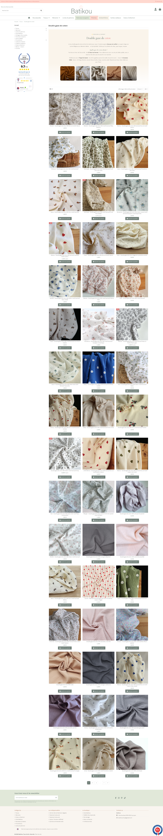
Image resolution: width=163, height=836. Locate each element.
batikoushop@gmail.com (125, 818)
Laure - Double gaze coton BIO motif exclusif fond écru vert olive (132, 169)
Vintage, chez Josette (21, 35)
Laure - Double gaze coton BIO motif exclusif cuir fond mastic (65, 342)
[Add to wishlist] (79, 98)
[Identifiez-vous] (155, 9)
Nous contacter (87, 819)
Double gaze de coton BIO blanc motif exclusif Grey (65, 470)
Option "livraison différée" (56, 819)
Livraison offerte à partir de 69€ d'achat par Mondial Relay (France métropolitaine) (20, 1)
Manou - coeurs (20, 47)
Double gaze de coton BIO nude (64, 684)
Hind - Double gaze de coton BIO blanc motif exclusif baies (132, 385)
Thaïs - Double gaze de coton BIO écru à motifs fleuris (98, 255)
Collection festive (20, 42)
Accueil (17, 25)
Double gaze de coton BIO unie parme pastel (132, 514)
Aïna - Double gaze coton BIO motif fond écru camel (98, 771)
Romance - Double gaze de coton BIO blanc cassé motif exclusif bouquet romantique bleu (132, 212)
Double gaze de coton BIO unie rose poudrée (132, 557)
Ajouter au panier (65, 132)
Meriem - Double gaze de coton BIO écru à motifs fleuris (65, 126)
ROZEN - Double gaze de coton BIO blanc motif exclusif (65, 557)
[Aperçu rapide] (79, 101)
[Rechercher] (41, 10)
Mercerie (18, 30)
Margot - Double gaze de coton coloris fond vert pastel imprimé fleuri (98, 514)
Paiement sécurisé (54, 815)
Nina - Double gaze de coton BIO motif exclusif (132, 298)
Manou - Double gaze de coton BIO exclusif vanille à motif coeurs (65, 256)
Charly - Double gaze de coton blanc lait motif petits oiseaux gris (98, 728)
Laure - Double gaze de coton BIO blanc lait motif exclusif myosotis (64, 385)
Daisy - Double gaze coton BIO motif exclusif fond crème (98, 427)
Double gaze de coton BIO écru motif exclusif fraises (132, 427)
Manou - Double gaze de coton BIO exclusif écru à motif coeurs (132, 126)
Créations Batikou (20, 43)
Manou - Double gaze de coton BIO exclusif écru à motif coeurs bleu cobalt (132, 685)
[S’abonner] (56, 798)
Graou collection (20, 45)
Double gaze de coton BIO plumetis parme (64, 728)
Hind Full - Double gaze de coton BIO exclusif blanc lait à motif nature (64, 642)
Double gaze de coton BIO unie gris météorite (98, 684)
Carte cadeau (19, 38)
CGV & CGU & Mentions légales (58, 813)
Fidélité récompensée (89, 815)
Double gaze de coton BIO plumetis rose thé (98, 641)
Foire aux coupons (21, 37)
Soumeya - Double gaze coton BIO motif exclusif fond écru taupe (98, 212)
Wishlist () (159, 1)
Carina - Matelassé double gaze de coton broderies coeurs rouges (98, 599)
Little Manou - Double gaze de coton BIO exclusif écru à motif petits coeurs (98, 471)
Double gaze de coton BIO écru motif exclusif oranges (64, 771)
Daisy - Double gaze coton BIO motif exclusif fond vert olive (132, 599)
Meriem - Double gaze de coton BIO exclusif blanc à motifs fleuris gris (132, 342)
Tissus (17, 28)
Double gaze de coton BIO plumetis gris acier (132, 728)
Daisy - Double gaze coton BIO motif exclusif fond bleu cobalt (98, 385)
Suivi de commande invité (56, 821)
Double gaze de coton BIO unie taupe (132, 771)
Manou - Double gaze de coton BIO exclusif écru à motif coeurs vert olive (132, 471)
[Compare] (79, 95)
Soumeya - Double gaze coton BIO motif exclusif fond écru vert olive (98, 169)
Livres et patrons (20, 32)
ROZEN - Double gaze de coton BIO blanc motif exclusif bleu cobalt (65, 299)
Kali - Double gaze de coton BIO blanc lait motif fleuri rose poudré (65, 514)
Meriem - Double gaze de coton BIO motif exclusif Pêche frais (98, 299)
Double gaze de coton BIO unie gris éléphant (98, 557)
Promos (18, 48)
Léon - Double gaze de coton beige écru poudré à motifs (132, 255)
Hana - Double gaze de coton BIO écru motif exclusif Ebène (65, 599)
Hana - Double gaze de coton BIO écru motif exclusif (65, 212)
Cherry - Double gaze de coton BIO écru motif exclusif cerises (64, 428)
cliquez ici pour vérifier (52, 829)
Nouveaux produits (21, 821)
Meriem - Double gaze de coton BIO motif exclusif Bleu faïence (98, 126)
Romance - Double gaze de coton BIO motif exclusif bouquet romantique (98, 342)
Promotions (19, 40)
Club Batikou (19, 33)
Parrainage (86, 817)
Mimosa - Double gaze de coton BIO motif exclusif (64, 169)
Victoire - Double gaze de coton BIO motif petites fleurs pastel (132, 642)
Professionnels (87, 821)
